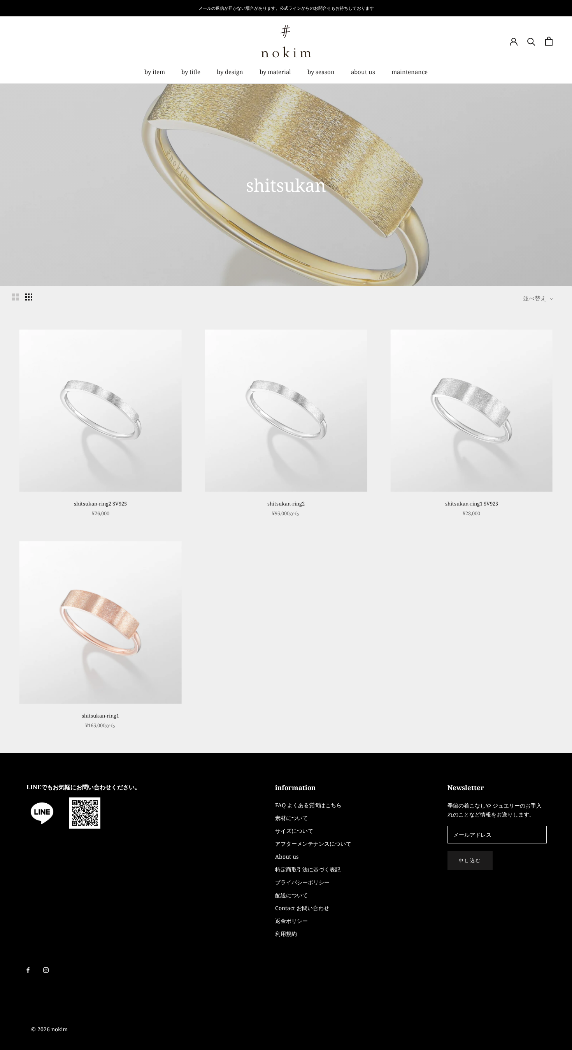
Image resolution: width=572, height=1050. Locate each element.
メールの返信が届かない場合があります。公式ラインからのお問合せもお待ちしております (286, 8)
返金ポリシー (291, 920)
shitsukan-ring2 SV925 (100, 503)
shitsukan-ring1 (100, 715)
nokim (59, 1029)
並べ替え (535, 298)
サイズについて (294, 830)
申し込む (470, 860)
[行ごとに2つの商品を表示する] (15, 297)
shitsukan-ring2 (286, 503)
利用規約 (286, 933)
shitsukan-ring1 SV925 (471, 503)
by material (275, 72)
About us (286, 856)
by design (230, 72)
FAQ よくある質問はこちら (308, 805)
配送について (291, 895)
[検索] (531, 41)
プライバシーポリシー (302, 882)
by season (321, 72)
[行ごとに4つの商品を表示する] (28, 297)
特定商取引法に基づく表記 (307, 869)
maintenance (409, 72)
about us (363, 72)
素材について (291, 818)
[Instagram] (46, 969)
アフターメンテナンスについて (313, 843)
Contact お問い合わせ (302, 908)
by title (190, 72)
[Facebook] (28, 969)
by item (154, 72)
